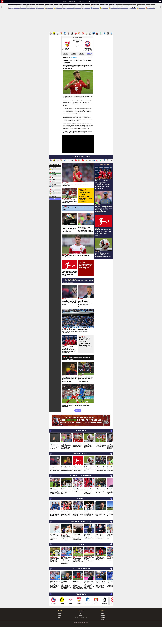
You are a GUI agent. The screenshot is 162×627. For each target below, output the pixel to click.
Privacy (81, 615)
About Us (59, 613)
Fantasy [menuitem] (88, 1)
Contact (59, 615)
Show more (77, 410)
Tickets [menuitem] (96, 1)
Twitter (102, 613)
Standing (74, 53)
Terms (81, 613)
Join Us (59, 617)
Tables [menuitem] (81, 1)
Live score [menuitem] (72, 1)
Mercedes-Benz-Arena (77, 39)
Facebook (102, 615)
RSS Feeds (102, 617)
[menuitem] (25, 1)
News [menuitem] (65, 1)
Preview (81, 53)
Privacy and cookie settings (81, 617)
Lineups (65, 53)
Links (102, 619)
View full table (55, 198)
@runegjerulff (74, 57)
